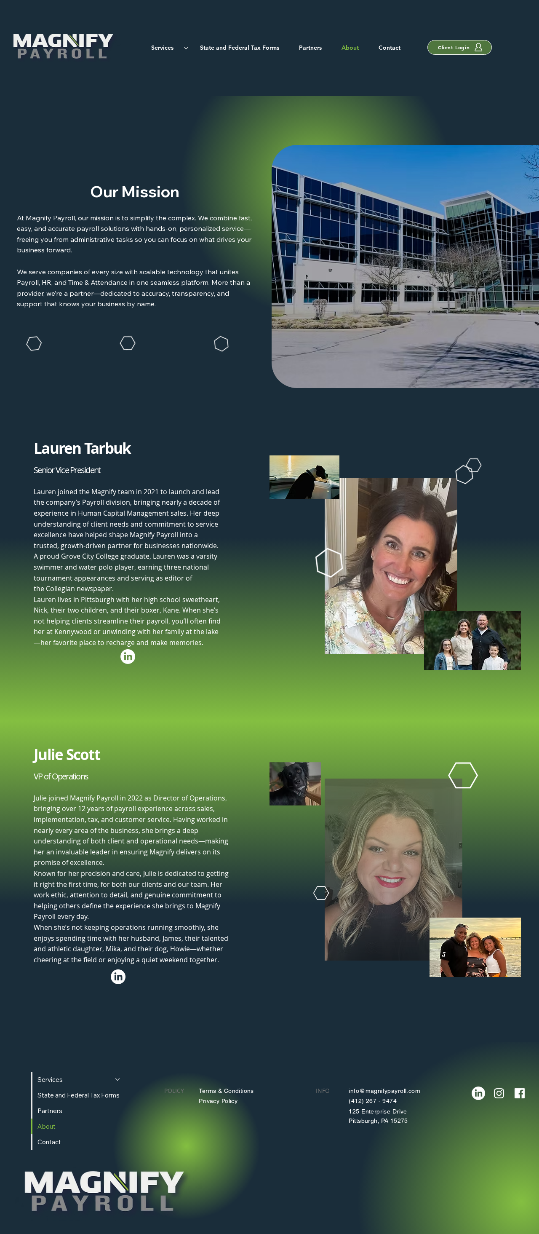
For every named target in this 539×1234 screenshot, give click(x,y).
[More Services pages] (186, 48)
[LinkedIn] (127, 656)
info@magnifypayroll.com (384, 1090)
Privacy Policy (218, 1100)
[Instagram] (499, 1093)
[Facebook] (519, 1093)
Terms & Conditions (226, 1090)
